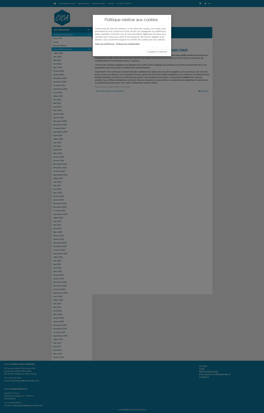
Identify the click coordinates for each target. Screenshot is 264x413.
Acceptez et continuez (157, 51)
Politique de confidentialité (128, 43)
